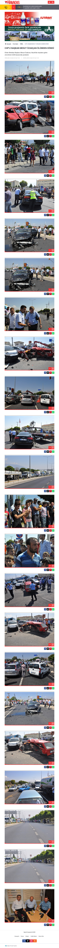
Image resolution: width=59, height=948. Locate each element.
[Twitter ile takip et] (27, 940)
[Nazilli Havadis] (12, 2)
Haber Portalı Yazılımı (12, 945)
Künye (22, 936)
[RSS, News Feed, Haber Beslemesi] (35, 940)
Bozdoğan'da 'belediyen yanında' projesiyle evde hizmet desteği (31, 7)
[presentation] (10, 7)
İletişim (27, 936)
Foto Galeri (15, 44)
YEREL (21, 44)
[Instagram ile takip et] (31, 940)
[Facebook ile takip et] (24, 940)
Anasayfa (8, 44)
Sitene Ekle (41, 936)
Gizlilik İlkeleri (34, 936)
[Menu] (49, 2)
